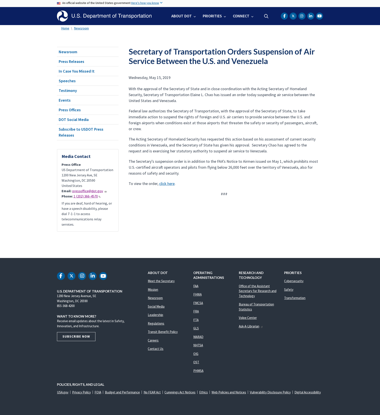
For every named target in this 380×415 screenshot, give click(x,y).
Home (65, 28)
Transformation (294, 298)
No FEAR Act (152, 392)
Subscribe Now (76, 336)
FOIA (98, 392)
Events (65, 100)
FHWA (197, 294)
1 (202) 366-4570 (85, 196)
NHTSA (198, 345)
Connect (241, 15)
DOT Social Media (74, 119)
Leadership (155, 315)
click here (167, 183)
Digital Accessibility (307, 392)
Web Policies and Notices (229, 392)
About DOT (181, 15)
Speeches (67, 80)
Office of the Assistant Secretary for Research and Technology (257, 291)
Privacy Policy (81, 392)
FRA (196, 311)
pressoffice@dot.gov (87, 191)
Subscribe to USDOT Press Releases (81, 132)
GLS (196, 328)
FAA (195, 286)
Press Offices (70, 109)
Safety (288, 289)
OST (196, 362)
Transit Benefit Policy (163, 332)
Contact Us (155, 349)
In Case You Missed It (77, 71)
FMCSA (198, 303)
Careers (153, 340)
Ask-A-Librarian (249, 326)
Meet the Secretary (161, 281)
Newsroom (81, 28)
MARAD (198, 337)
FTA (196, 320)
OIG (195, 354)
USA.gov (62, 392)
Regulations (156, 323)
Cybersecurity (293, 281)
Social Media (156, 306)
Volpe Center (248, 318)
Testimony (68, 90)
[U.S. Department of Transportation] (104, 16)
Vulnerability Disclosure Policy (270, 392)
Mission (153, 289)
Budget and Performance (122, 392)
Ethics (203, 392)
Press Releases (71, 61)
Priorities (212, 15)
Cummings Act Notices (179, 392)
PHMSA (198, 371)
